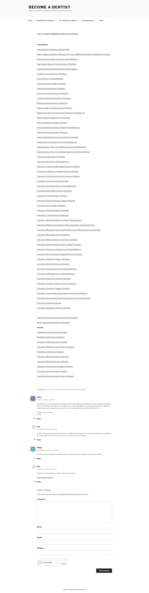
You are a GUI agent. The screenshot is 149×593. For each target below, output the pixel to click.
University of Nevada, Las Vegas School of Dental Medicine (59, 249)
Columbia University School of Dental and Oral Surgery (57, 69)
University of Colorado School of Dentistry (53, 181)
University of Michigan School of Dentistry (52, 230)
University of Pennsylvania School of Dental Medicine (57, 269)
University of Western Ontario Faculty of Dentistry (55, 376)
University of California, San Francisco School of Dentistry (58, 176)
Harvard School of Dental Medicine (50, 79)
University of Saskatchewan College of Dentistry (55, 366)
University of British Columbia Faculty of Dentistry (55, 347)
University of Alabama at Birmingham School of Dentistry (58, 167)
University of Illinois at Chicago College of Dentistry (56, 201)
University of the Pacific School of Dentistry (53, 264)
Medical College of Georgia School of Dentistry (54, 108)
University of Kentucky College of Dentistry (53, 210)
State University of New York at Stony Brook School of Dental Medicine (63, 152)
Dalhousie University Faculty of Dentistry (52, 332)
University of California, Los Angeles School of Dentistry (58, 171)
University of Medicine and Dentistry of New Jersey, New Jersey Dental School (66, 225)
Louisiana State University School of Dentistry (54, 98)
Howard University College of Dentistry (51, 84)
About (101, 20)
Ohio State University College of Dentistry (52, 132)
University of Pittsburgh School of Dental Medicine (56, 274)
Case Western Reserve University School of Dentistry (56, 64)
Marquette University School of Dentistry (52, 103)
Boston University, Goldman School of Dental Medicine (57, 59)
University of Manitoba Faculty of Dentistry (53, 357)
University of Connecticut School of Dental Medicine (56, 186)
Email (39, 538)
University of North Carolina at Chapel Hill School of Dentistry (60, 254)
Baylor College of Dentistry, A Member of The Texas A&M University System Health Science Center (73, 54)
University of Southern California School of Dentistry (56, 284)
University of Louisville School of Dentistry (53, 215)
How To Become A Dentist (68, 20)
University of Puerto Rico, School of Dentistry (54, 279)
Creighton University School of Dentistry (52, 74)
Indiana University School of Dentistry (51, 89)
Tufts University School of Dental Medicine (53, 162)
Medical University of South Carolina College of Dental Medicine (61, 113)
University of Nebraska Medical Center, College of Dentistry (59, 245)
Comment (41, 499)
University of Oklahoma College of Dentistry (53, 259)
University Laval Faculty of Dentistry (50, 352)
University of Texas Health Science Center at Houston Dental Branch (62, 293)
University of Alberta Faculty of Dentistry (52, 342)
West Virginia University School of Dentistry (53, 323)
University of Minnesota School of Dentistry (84, 230)
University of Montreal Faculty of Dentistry (53, 362)
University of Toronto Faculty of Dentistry (52, 371)
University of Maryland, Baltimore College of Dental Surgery (59, 220)
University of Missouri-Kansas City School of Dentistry (57, 240)
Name (40, 527)
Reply (39, 419)
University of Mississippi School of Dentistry (53, 235)
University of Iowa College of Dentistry (51, 206)
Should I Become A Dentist (45, 20)
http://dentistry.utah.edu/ (45, 477)
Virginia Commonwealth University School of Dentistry (57, 318)
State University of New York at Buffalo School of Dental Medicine (61, 147)
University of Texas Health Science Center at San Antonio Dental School (63, 298)
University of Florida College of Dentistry (52, 196)
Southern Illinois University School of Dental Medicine (57, 142)
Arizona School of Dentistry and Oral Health (53, 49)
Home (30, 20)
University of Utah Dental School (49, 303)
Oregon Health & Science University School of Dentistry (57, 137)
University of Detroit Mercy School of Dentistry (54, 191)
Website (40, 548)
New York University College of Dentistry (52, 123)
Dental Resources (88, 20)
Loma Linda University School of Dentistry (53, 93)
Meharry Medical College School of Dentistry (53, 118)
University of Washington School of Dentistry (54, 308)
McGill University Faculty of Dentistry (51, 337)
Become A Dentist (50, 7)
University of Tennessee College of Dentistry (53, 288)
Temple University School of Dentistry (51, 157)
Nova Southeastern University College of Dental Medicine (58, 128)
